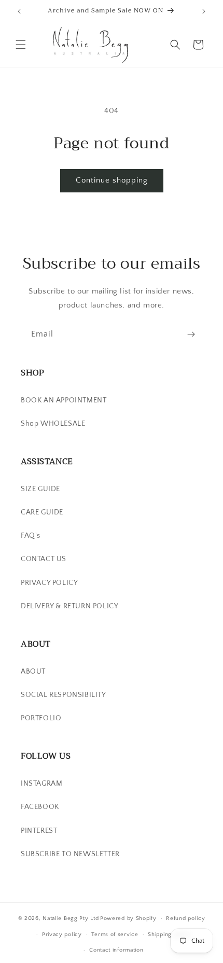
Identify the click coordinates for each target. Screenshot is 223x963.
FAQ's (30, 536)
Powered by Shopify (128, 918)
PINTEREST (39, 831)
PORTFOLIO (41, 718)
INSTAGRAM (41, 783)
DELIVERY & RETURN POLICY (69, 606)
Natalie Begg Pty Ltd (71, 918)
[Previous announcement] (19, 11)
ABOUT (33, 671)
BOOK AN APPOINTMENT (63, 400)
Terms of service (114, 934)
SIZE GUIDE (40, 489)
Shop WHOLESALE (53, 424)
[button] (20, 44)
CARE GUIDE (42, 512)
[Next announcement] (203, 11)
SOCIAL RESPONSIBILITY (63, 695)
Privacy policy (62, 934)
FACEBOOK (40, 807)
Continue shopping (112, 180)
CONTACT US (43, 559)
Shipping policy (169, 934)
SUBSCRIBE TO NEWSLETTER (70, 854)
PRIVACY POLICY (49, 583)
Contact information (116, 950)
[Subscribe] (190, 334)
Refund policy (185, 918)
